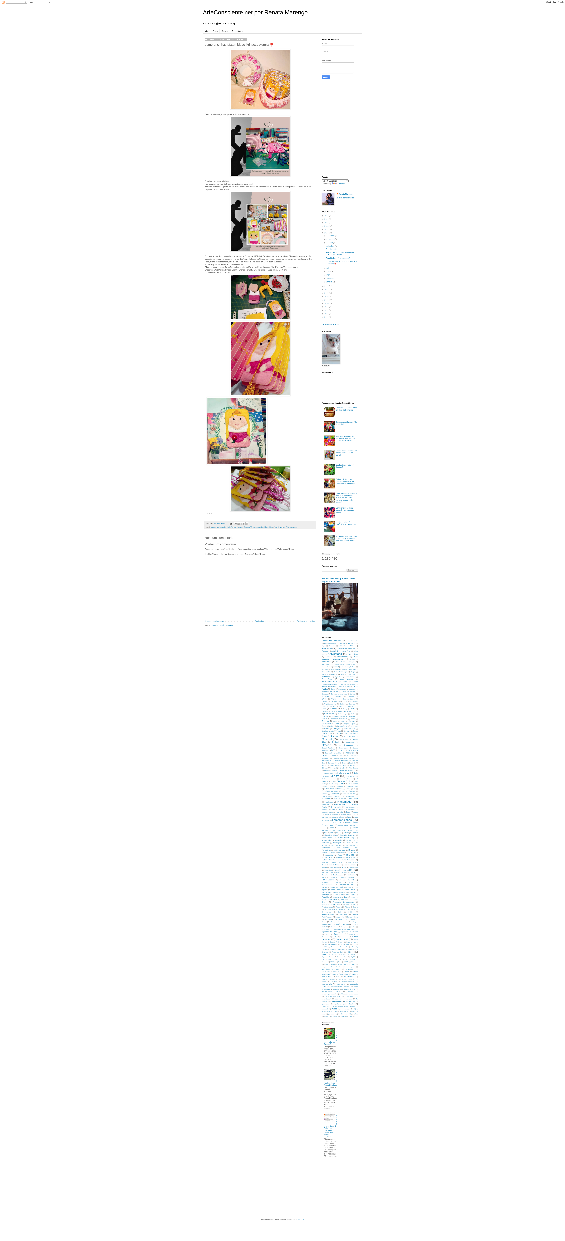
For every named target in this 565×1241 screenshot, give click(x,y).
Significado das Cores (330, 932)
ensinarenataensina (333, 996)
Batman (334, 674)
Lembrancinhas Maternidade (263, 527)
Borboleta (352, 689)
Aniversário (335, 653)
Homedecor (339, 804)
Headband (325, 805)
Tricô (343, 959)
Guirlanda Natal (339, 799)
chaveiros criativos (328, 979)
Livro (332, 828)
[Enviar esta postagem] (231, 523)
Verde (346, 962)
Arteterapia (326, 662)
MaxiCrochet (351, 840)
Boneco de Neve (345, 686)
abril (328, 271)
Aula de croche (339, 664)
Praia (353, 897)
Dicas (324, 755)
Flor (341, 784)
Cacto (345, 701)
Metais (348, 843)
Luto (356, 830)
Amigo (352, 646)
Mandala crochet (330, 835)
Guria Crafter (353, 799)
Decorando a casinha (333, 753)
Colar (337, 724)
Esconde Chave (333, 763)
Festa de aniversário (329, 779)
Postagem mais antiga (306, 621)
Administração (353, 641)
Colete (324, 726)
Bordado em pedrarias (339, 694)
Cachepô (325, 701)
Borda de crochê (348, 691)
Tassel (350, 949)
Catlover (333, 709)
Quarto (355, 907)
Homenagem (350, 807)
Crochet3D (336, 742)
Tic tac (334, 954)
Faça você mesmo (347, 770)
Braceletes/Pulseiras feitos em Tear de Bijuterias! (346, 409)
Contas (326, 729)
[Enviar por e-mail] (235, 523)
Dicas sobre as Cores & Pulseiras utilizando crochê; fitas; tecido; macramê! (330, 1125)
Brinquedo (350, 696)
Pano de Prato (341, 872)
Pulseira (339, 907)
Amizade (325, 651)
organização (344, 1011)
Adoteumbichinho (330, 643)
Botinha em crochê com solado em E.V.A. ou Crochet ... (340, 254)
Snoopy (352, 934)
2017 (326, 293)
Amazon (342, 646)
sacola (326, 1016)
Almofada (351, 643)
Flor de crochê (352, 784)
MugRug (339, 857)
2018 (326, 289)
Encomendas (326, 760)
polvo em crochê (345, 1014)
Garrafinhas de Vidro (330, 791)
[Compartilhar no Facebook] (244, 523)
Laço (349, 817)
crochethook (341, 984)
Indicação (351, 809)
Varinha (332, 962)
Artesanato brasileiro (218, 527)
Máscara (325, 862)
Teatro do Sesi (337, 952)
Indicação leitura (327, 812)
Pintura (338, 882)
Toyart (352, 957)
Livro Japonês (344, 828)
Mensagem (337, 843)
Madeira (339, 833)
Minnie (333, 852)
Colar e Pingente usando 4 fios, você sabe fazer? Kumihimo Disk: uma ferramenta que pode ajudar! (346, 498)
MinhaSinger (326, 847)
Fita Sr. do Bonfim (344, 781)
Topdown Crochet (328, 957)
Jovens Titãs (345, 814)
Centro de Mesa (336, 711)
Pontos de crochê (336, 887)
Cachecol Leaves (349, 699)
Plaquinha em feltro (346, 885)
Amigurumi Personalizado (346, 648)
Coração (336, 729)
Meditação (325, 843)
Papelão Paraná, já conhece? (338, 258)
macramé (325, 1009)
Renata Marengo (346, 194)
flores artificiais (349, 1001)
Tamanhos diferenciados (339, 947)
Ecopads (325, 758)
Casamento (351, 706)
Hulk (333, 809)
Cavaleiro (325, 711)
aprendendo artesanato (331, 969)
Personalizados (328, 880)
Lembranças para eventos (346, 825)
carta (337, 977)
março (329, 275)
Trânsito (352, 959)
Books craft (342, 689)
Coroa (338, 731)
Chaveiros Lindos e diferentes (344, 716)
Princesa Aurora (291, 527)
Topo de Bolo (342, 957)
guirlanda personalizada (344, 1004)
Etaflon (352, 765)
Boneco (345, 681)
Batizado (325, 674)
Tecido (350, 952)
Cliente (335, 721)
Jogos (355, 812)
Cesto (356, 711)
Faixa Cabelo (353, 768)
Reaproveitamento (328, 914)
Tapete (332, 949)
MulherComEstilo (348, 860)
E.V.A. (347, 755)
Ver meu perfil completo (345, 198)
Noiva (337, 870)
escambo (350, 996)
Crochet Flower (344, 739)
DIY (333, 750)
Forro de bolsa (352, 786)
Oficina (344, 870)
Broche (325, 699)
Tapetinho (341, 949)
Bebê (342, 674)
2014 (326, 303)
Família (326, 770)
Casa (341, 706)
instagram (325, 1006)
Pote (346, 897)
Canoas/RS (248, 527)
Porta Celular (350, 890)
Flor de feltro (329, 786)
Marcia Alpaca (327, 838)
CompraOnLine (342, 726)
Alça (323, 646)
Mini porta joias (339, 850)
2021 (326, 229)
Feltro (335, 775)
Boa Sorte (327, 679)
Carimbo (342, 704)
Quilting (350, 912)
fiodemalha (336, 1001)
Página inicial (260, 621)
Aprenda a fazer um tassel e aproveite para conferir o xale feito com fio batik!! (346, 538)
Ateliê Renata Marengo (235, 527)
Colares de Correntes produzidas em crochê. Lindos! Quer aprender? (345, 481)
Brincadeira (338, 696)
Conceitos (354, 726)
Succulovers (344, 937)
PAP (351, 870)
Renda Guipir (339, 917)
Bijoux (337, 677)
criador (324, 981)
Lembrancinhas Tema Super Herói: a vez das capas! (345, 510)
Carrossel (352, 704)
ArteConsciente (342, 657)
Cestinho (347, 711)
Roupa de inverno (339, 922)
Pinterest (325, 882)
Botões (352, 694)
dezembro (330, 236)
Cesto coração (343, 714)
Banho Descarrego (340, 672)
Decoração (349, 753)
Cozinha (338, 733)
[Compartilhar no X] (241, 523)
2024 (326, 219)
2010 (326, 317)
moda (334, 1009)
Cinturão (325, 721)
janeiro (329, 282)
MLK (331, 833)
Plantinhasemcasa (328, 885)
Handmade (344, 801)
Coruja (355, 731)
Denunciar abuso (330, 324)
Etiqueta (325, 768)
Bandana (352, 669)
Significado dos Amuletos (349, 932)
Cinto (353, 719)
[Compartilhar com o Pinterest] (246, 523)
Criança (324, 736)
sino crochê (335, 1016)
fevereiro (330, 278)
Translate (341, 184)
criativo (334, 981)
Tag (353, 944)
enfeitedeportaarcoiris (329, 994)
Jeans (348, 812)
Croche (334, 736)
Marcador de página (347, 835)
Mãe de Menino (349, 865)
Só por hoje (344, 944)
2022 (326, 226)
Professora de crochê (330, 905)
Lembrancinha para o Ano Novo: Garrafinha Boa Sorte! (346, 453)
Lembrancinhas (342, 819)
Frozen (339, 789)
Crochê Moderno (346, 745)
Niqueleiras (328, 870)
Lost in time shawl (345, 830)
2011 (326, 314)
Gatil (343, 791)
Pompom (325, 887)
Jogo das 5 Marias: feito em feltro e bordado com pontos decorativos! (345, 438)
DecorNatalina (353, 750)
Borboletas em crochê (330, 691)
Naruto (324, 867)
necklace (347, 1009)
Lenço (324, 828)
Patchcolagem (338, 875)
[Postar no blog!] (238, 523)
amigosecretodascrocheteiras (332, 967)
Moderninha (329, 855)
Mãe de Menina (279, 527)
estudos (349, 999)
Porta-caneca (338, 894)
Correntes (347, 731)
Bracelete (325, 696)
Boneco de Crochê (329, 686)
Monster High (327, 857)
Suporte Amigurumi (336, 942)
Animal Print (346, 651)
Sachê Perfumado (342, 924)
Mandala (355, 833)
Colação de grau (349, 724)
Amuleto (334, 651)
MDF (325, 833)
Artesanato (338, 659)
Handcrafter (329, 802)
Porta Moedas (326, 892)
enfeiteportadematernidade (348, 994)
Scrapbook (344, 927)
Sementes (325, 929)
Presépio (344, 899)
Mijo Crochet (350, 845)
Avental (336, 667)
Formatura (340, 786)
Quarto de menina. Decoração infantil (337, 909)
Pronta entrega (327, 907)
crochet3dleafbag (348, 981)
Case (324, 709)
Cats (353, 709)
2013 (326, 307)
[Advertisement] (340, 127)
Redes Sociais (237, 31)
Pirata (351, 882)
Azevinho (325, 669)
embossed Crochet (348, 989)
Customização (343, 748)
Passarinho (325, 875)
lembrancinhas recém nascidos (344, 1006)
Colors (331, 726)
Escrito (344, 763)
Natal (344, 867)
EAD (353, 755)
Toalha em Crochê (348, 954)
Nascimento (334, 867)
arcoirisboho (350, 969)
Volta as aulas (329, 964)
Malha (346, 833)
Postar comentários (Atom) (222, 625)
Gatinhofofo (335, 794)
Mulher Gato (350, 857)
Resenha (327, 919)
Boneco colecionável (348, 684)
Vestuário (355, 962)
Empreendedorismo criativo (344, 758)
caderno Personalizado (341, 974)
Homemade (336, 807)
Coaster (352, 721)
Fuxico (348, 789)
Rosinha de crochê (341, 919)
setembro (330, 246)
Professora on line (348, 904)
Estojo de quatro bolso (338, 765)
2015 (326, 300)
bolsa (347, 972)
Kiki (354, 814)
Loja (334, 830)
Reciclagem (344, 914)
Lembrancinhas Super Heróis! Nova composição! (346, 523)
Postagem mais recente (214, 621)
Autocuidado (326, 667)
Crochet (327, 739)
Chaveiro (325, 716)
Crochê (326, 745)
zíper (351, 1016)
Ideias (341, 809)
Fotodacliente (329, 789)
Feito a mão (343, 773)
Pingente (350, 880)
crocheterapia (327, 984)
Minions (324, 852)
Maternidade (326, 840)
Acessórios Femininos (332, 640)
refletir (356, 1014)
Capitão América (330, 704)
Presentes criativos (329, 900)
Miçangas (341, 852)
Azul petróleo (335, 669)
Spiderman (325, 937)
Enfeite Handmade (341, 760)
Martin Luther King (346, 838)
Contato (225, 31)
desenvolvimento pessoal (340, 986)
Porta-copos (350, 894)
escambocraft (326, 999)
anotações (350, 967)
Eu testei (333, 768)
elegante (336, 989)
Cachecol (335, 699)
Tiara (324, 954)
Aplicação (329, 657)
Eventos (342, 768)
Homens (324, 809)
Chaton (352, 714)
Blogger (301, 1219)
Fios (332, 781)
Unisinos (325, 962)
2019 (326, 286)
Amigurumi (327, 648)
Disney (334, 755)
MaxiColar (338, 840)
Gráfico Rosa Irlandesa (331, 796)
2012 (326, 310)
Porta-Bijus (326, 894)
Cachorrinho (335, 701)
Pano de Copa (327, 872)
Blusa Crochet (350, 677)
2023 (326, 223)
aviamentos (326, 972)
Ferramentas (350, 776)
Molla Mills (350, 855)
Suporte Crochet (352, 942)
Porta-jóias (325, 897)
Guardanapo (349, 796)
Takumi (324, 947)
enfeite (350, 991)
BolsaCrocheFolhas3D (330, 681)
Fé (354, 789)
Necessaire (354, 867)
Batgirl (353, 672)
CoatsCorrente (327, 724)
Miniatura (351, 850)
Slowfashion (339, 934)
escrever (338, 999)
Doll (341, 755)
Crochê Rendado (328, 748)
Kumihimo (325, 817)
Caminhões (354, 701)
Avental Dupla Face (348, 667)
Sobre (215, 31)
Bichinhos (326, 677)
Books (333, 689)
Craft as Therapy (349, 733)
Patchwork (351, 875)
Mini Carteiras (343, 847)
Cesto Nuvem (329, 714)
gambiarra (325, 1004)
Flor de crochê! (332, 249)
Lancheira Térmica (337, 817)
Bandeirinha (326, 672)
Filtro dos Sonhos (346, 779)
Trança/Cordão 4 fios (330, 959)
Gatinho (324, 794)
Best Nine (351, 674)
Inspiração (339, 812)
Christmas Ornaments (339, 719)
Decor (342, 750)
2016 (326, 296)
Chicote (324, 719)
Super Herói (342, 939)
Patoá (324, 877)
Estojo (324, 765)
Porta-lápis (337, 897)
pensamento (332, 1014)
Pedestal (334, 877)
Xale (353, 964)
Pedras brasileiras (347, 877)
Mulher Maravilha (329, 860)
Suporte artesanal (330, 944)
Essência (352, 763)
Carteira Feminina (328, 706)
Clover (343, 721)
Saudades (334, 927)
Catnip (345, 709)
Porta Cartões (336, 890)
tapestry (344, 1016)
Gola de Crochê (349, 794)
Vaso (340, 962)
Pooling (348, 887)
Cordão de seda (349, 729)
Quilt (339, 912)
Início (207, 31)
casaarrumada (349, 977)
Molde (340, 855)
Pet (341, 880)
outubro (329, 243)
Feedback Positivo (328, 773)
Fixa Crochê (333, 784)
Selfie (353, 927)
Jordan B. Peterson (331, 814)
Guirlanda (326, 799)
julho (328, 268)
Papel (353, 872)
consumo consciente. (347, 979)
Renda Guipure (352, 917)
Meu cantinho (336, 845)
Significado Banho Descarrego (344, 929)
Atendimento (326, 664)
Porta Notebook (339, 892)
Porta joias (351, 892)
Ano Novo (353, 654)
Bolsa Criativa (346, 679)
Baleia (344, 669)
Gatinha (352, 791)
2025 (326, 216)
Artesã (352, 659)
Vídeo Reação (343, 964)
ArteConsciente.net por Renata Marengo (255, 12)
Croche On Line (349, 736)
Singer (327, 934)
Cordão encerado (328, 731)
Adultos (342, 643)
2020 (326, 233)
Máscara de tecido (338, 862)
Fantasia (335, 770)
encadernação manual (331, 991)
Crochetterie (350, 742)
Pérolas (347, 907)
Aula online (351, 664)
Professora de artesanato (343, 902)
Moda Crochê (353, 852)
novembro (330, 239)
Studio (335, 937)
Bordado (325, 694)
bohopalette (337, 972)
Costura (327, 733)
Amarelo (332, 646)
